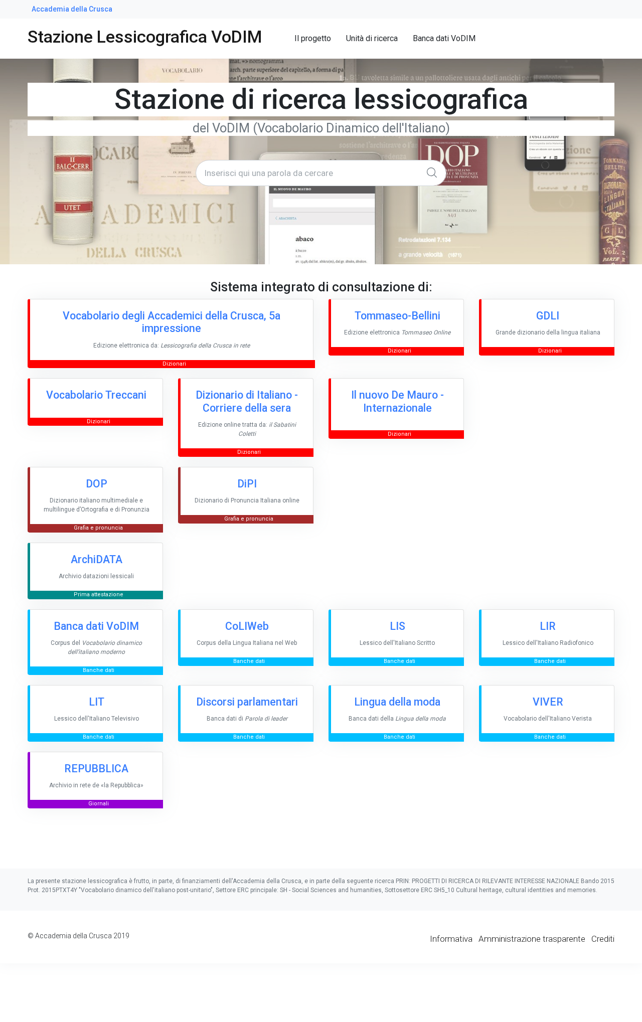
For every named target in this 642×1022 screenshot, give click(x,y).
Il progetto (312, 38)
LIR (548, 626)
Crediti (602, 939)
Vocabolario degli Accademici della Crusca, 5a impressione (171, 322)
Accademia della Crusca (72, 9)
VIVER (548, 702)
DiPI (247, 483)
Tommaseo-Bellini (397, 315)
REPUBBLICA (96, 768)
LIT (96, 702)
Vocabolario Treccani (96, 395)
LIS (397, 626)
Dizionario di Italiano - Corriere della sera (247, 401)
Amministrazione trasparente (531, 939)
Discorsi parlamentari (247, 702)
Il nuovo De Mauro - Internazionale (397, 401)
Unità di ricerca (372, 38)
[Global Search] (434, 173)
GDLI (547, 315)
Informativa (451, 939)
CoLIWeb (247, 626)
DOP (96, 483)
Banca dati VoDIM (444, 38)
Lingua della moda (397, 702)
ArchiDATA (96, 559)
